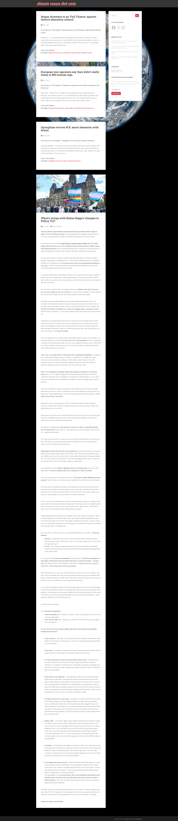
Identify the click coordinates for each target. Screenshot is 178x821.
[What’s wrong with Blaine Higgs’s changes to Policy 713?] (71, 193)
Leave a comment (57, 226)
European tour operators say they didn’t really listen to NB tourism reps (70, 73)
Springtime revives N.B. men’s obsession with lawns (70, 129)
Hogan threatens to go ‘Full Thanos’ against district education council (68, 18)
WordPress (139, 819)
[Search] (137, 15)
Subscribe (116, 93)
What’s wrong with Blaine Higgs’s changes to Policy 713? (70, 219)
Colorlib (127, 819)
